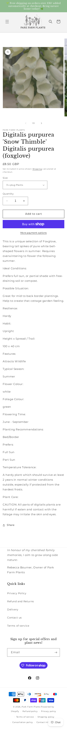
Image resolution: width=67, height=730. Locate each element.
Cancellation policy (22, 722)
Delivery (12, 609)
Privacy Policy (16, 593)
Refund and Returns (20, 601)
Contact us (14, 617)
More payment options (33, 232)
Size (5, 177)
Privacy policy (48, 711)
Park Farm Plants (31, 706)
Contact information (47, 722)
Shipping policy (46, 717)
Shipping (37, 169)
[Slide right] (41, 123)
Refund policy (30, 711)
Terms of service (18, 625)
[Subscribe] (56, 652)
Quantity (8, 193)
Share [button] (10, 525)
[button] (7, 22)
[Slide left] (26, 123)
